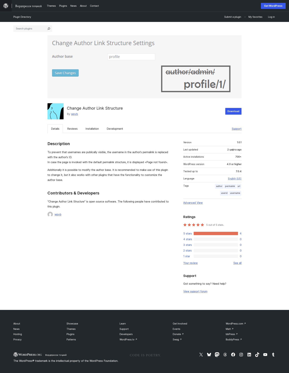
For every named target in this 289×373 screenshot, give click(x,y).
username (235, 193)
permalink (230, 186)
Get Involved (180, 323)
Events (176, 328)
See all (237, 263)
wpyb (74, 114)
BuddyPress (234, 339)
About (16, 323)
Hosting (17, 334)
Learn (123, 323)
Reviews (72, 128)
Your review (190, 263)
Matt (230, 328)
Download (233, 111)
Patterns (71, 339)
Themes (71, 328)
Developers (126, 334)
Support (237, 128)
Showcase (72, 323)
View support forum (195, 291)
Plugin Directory (22, 16)
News (16, 328)
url (239, 186)
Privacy (17, 339)
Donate (178, 334)
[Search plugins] (48, 28)
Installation (92, 128)
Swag (177, 339)
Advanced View (193, 202)
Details (55, 128)
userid (224, 193)
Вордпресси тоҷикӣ (56, 355)
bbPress (232, 334)
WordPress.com (236, 323)
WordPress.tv (128, 339)
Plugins (70, 334)
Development (115, 128)
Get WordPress (273, 5)
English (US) (235, 178)
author (219, 186)
